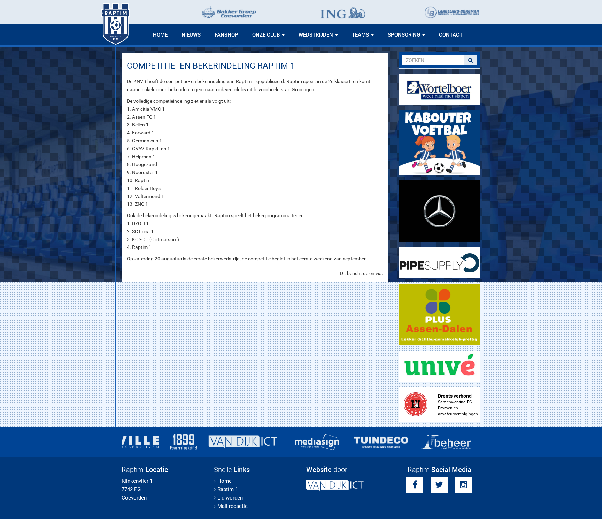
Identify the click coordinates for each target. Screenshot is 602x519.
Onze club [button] (266, 35)
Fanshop (226, 35)
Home (160, 35)
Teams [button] (361, 35)
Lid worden (230, 498)
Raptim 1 (227, 489)
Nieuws (191, 35)
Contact (451, 35)
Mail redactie (232, 506)
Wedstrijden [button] (316, 35)
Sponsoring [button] (405, 35)
